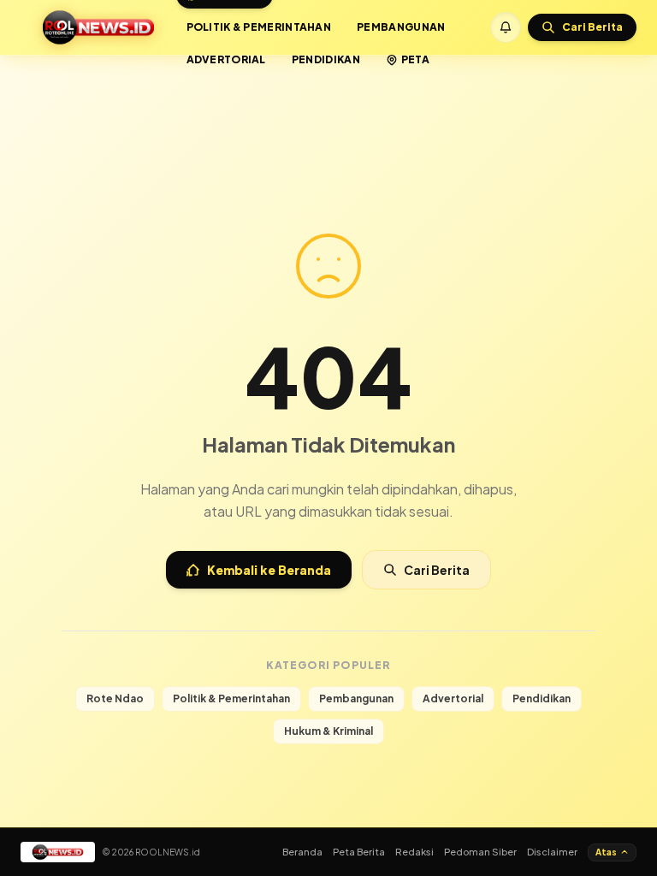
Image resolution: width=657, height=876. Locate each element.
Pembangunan (401, 27)
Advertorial (226, 59)
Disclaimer (552, 851)
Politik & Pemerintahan (259, 27)
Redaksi (414, 851)
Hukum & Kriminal (328, 731)
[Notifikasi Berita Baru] (505, 27)
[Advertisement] (328, 100)
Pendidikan (326, 59)
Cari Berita (437, 569)
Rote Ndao (115, 698)
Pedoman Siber (480, 851)
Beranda (302, 851)
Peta (415, 59)
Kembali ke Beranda (269, 569)
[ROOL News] (98, 27)
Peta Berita (359, 851)
